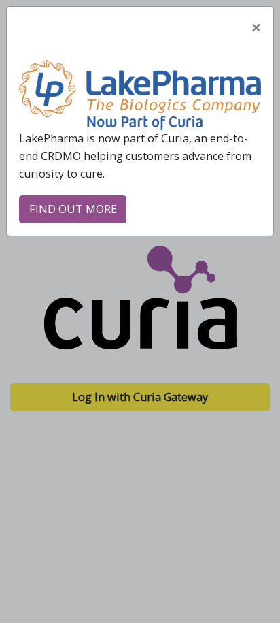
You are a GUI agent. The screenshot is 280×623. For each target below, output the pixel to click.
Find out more (73, 209)
